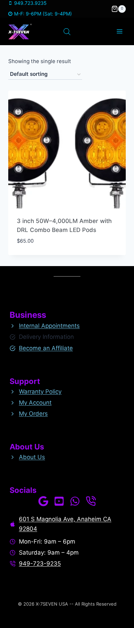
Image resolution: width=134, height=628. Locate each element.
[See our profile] (43, 501)
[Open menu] (119, 31)
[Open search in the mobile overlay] (67, 31)
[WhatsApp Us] (75, 501)
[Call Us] (91, 501)
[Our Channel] (59, 501)
